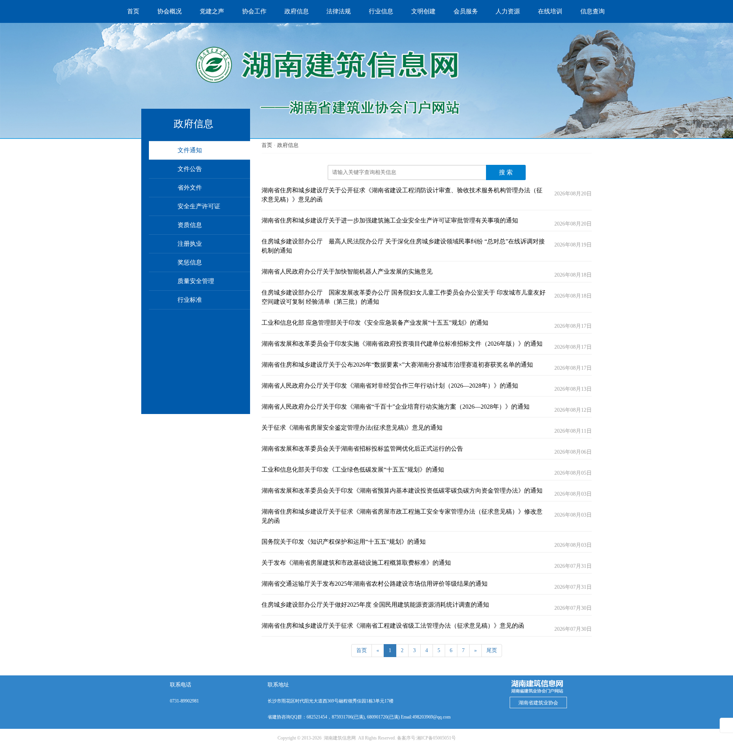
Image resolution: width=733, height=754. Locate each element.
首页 (267, 145)
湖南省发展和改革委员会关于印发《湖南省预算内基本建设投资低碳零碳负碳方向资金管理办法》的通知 (402, 490)
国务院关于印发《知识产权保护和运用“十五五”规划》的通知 (344, 541)
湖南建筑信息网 (340, 738)
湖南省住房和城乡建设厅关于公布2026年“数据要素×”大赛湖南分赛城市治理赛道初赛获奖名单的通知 (397, 364)
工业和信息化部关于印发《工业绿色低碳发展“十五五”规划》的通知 (353, 469)
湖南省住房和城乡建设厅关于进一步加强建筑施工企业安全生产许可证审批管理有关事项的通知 (390, 220)
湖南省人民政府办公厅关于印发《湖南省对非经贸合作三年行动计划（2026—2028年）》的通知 (390, 385)
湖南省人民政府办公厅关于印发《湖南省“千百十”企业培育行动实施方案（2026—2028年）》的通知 (396, 406)
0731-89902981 (184, 701)
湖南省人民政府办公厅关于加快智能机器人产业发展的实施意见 (347, 271)
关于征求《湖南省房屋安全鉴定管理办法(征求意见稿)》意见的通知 (352, 427)
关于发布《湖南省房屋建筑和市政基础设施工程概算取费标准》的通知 (356, 562)
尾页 (491, 650)
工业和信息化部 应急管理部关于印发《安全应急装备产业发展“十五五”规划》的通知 (375, 322)
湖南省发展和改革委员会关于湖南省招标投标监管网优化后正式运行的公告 (362, 448)
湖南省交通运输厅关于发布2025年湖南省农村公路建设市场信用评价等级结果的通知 (375, 583)
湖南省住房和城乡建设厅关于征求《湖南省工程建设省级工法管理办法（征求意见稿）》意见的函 (393, 625)
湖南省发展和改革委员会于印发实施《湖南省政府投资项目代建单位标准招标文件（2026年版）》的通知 (402, 343)
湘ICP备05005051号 (436, 738)
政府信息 (288, 145)
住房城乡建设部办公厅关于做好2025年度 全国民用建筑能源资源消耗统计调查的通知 (375, 604)
